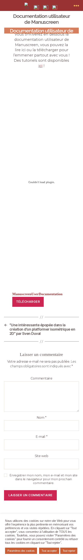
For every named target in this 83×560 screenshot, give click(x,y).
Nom (42, 417)
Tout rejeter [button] (69, 550)
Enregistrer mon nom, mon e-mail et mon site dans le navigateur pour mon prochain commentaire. (43, 479)
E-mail (42, 437)
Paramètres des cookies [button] (21, 550)
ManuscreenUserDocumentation (37, 294)
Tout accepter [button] (49, 550)
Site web (41, 456)
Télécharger (28, 302)
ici (40, 65)
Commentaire (41, 378)
